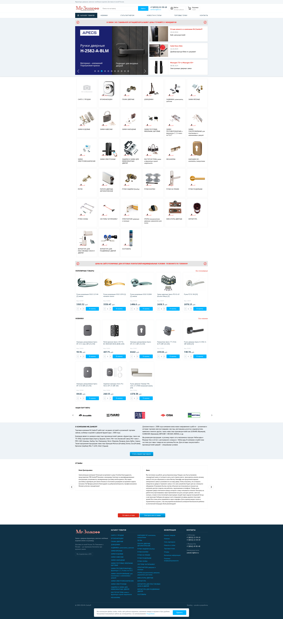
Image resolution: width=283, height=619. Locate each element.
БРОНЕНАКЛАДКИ (106, 99)
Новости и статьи (154, 15)
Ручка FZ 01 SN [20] (191, 294)
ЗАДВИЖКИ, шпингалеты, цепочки (174, 100)
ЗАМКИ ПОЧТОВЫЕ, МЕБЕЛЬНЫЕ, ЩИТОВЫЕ (152, 130)
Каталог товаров (169, 535)
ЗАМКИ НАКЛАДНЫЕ (129, 129)
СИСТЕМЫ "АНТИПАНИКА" (109, 219)
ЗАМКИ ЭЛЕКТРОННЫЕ (108, 159)
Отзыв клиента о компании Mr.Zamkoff (186, 29)
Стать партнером (127, 15)
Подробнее (150, 614)
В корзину (92, 309)
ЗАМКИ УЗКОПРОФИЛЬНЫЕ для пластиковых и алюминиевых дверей (196, 132)
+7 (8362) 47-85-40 (193, 546)
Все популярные (202, 271)
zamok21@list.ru (155, 10)
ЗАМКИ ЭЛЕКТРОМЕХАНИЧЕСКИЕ (86, 160)
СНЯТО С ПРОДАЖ (84, 99)
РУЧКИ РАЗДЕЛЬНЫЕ (195, 189)
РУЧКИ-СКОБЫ (83, 219)
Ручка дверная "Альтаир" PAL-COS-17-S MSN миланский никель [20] (141, 386)
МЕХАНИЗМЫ (170, 159)
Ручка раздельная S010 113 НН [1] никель (87, 295)
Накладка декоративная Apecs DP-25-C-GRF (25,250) (140, 343)
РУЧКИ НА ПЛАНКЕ (172, 189)
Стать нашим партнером (141, 454)
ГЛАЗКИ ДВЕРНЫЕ (128, 99)
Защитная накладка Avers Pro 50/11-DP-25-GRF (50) (113, 385)
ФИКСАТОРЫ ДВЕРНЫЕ (174, 219)
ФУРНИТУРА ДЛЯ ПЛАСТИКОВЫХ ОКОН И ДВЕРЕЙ (86, 251)
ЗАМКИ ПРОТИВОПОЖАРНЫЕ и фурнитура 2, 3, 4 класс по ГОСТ (174, 132)
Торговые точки (180, 15)
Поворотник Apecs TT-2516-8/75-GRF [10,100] (167, 343)
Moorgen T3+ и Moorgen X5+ (181, 62)
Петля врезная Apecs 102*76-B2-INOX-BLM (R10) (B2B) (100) (113, 343)
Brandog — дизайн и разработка (197, 605)
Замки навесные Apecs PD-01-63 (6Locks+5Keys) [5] (168, 295)
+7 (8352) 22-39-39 (193, 540)
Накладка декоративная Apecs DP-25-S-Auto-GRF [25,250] (86, 343)
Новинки (104, 15)
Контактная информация (172, 555)
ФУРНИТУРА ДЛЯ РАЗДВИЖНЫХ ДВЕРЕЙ (108, 250)
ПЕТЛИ (80, 189)
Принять (179, 612)
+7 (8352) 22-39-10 (158, 7)
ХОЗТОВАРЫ (126, 249)
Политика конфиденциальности (171, 560)
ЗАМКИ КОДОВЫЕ (84, 129)
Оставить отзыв (128, 515)
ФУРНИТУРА (192, 219)
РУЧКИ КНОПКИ (149, 189)
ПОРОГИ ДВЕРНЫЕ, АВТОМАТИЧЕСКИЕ (106, 190)
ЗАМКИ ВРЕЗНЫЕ (194, 99)
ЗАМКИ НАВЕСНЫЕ (106, 129)
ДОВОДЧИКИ (148, 99)
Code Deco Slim (176, 46)
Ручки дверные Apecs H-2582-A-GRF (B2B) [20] (195, 343)
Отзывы (166, 552)
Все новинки (203, 318)
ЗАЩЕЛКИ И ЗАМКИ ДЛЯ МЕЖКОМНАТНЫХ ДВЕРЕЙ (130, 161)
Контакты (204, 15)
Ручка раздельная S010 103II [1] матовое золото (114, 295)
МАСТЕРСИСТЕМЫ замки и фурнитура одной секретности (152, 161)
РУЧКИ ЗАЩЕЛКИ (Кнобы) (130, 189)
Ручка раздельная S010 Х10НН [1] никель (141, 295)
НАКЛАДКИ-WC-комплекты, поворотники (196, 160)
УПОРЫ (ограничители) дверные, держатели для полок (153, 221)
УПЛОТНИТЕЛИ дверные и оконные (130, 220)
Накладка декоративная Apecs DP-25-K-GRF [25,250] (86, 385)
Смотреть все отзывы (152, 515)
